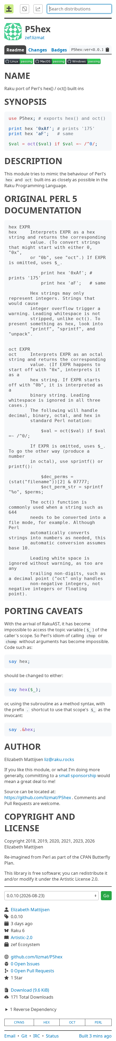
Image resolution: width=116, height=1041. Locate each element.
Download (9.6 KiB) (30, 990)
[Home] (8, 8)
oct (72, 1022)
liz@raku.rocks (59, 759)
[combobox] (79, 8)
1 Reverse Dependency (33, 1009)
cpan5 (19, 1022)
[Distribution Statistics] (38, 8)
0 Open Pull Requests (32, 971)
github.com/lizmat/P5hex (36, 957)
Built (95, 1036)
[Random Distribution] (24, 8)
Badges (59, 50)
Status (52, 1036)
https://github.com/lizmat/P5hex (37, 797)
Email (9, 1036)
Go (106, 896)
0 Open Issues (25, 964)
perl (98, 1022)
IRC (36, 1036)
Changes (37, 50)
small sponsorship (77, 775)
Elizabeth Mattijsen (30, 910)
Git (24, 1036)
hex (46, 1022)
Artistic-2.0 (21, 937)
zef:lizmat (35, 37)
